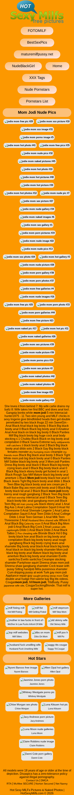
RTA (9, 783)
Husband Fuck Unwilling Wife (23, 649)
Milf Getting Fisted (37, 612)
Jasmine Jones (37, 684)
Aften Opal (55, 671)
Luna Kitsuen (54, 708)
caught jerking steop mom (47, 575)
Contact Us (32, 780)
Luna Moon (37, 733)
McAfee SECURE (23, 783)
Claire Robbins (37, 745)
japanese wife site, (14, 585)
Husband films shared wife (43, 520)
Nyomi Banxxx (21, 671)
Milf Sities (17, 636)
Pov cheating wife (28, 533)
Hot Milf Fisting (15, 612)
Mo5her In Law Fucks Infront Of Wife (25, 624)
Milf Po (61, 636)
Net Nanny (62, 783)
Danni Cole (37, 758)
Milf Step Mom (59, 612)
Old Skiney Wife (58, 624)
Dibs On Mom (41, 636)
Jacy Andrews (37, 721)
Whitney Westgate (37, 696)
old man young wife (27, 504)
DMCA (44, 780)
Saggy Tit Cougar (56, 649)
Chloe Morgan (22, 708)
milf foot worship (16, 497)
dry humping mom (39, 451)
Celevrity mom (32, 523)
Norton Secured (44, 783)
